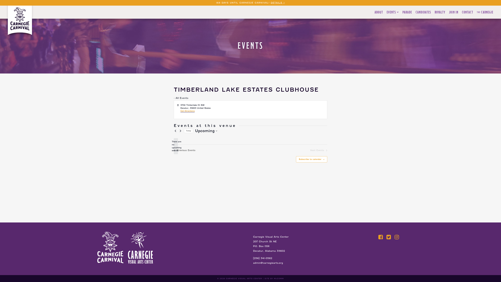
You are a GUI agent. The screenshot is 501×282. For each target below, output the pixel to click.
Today (188, 131)
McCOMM (279, 279)
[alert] (176, 146)
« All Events (181, 98)
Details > (278, 3)
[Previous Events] (175, 131)
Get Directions (187, 111)
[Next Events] (180, 131)
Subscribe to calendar (310, 159)
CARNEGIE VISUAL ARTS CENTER (244, 279)
